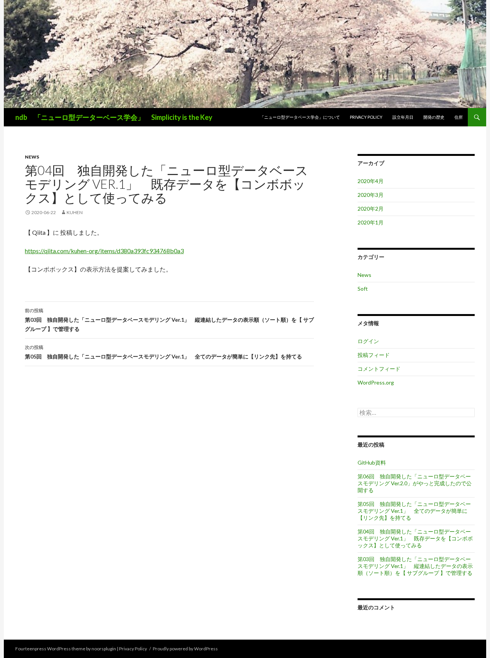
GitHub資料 (372, 462)
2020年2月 (371, 208)
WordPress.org (376, 382)
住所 (458, 117)
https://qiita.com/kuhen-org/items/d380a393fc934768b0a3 (104, 250)
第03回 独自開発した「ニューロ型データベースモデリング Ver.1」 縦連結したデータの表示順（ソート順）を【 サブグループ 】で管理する (169, 320)
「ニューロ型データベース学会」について (300, 117)
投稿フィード (374, 355)
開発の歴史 (433, 117)
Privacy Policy (366, 117)
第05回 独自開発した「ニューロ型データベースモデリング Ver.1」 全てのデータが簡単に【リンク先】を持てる (163, 352)
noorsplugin (103, 648)
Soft (363, 288)
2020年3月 (371, 195)
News (32, 157)
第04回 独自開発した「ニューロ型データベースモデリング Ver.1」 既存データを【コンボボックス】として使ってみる (415, 538)
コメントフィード (379, 368)
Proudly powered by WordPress (185, 648)
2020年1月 (371, 222)
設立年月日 (402, 117)
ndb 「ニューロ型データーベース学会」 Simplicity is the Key (113, 117)
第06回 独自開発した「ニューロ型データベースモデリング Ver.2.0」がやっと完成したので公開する (415, 483)
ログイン (368, 341)
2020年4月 (371, 181)
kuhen (75, 212)
